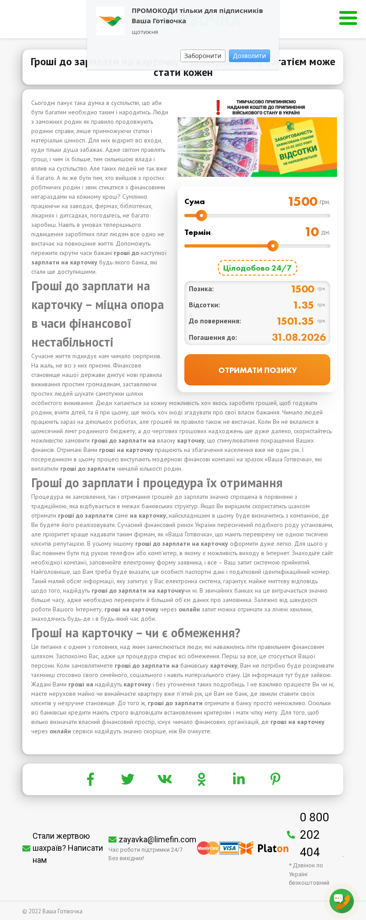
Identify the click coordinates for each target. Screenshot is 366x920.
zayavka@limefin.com (157, 839)
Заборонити (202, 55)
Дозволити (249, 55)
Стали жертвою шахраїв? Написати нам (68, 848)
